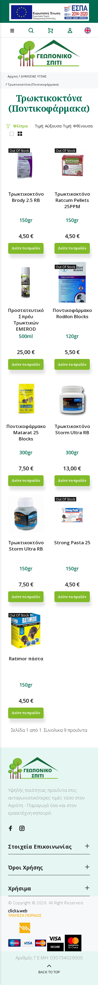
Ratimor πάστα (26, 658)
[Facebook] (10, 828)
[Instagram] (22, 828)
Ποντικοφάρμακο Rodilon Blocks (72, 313)
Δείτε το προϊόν (25, 248)
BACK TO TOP (49, 972)
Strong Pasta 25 (72, 542)
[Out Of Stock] (25, 165)
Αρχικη (13, 76)
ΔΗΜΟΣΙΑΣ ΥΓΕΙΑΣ (34, 76)
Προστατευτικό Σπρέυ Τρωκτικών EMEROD (26, 319)
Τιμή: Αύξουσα (48, 126)
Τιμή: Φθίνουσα (78, 126)
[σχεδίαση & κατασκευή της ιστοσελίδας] (17, 910)
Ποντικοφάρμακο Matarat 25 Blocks (26, 432)
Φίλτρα (20, 126)
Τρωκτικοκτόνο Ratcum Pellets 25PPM (72, 200)
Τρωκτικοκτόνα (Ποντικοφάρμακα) (33, 84)
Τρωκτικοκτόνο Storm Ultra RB (72, 429)
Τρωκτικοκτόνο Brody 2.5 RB (26, 197)
